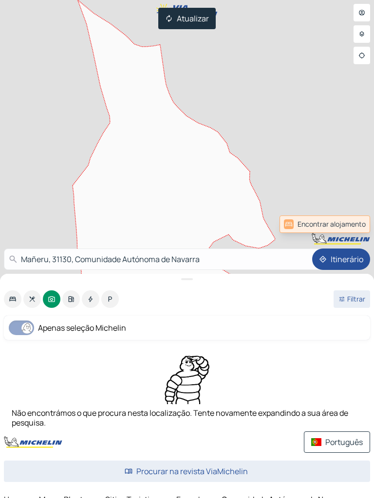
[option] (12, 299)
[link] (348, 224)
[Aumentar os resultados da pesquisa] (187, 279)
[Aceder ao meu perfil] (362, 12)
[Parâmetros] (362, 34)
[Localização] (362, 55)
